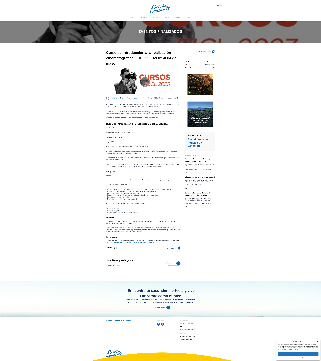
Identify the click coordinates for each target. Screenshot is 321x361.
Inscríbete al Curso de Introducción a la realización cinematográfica (130, 243)
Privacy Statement (303, 358)
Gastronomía (156, 17)
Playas (167, 17)
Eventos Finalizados (160, 31)
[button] (317, 341)
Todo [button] (187, 17)
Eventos (132, 17)
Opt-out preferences (293, 358)
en (218, 5)
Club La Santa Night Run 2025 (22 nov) (200, 177)
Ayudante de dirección (128, 113)
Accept (298, 354)
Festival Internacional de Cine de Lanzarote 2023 (126, 98)
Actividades (177, 17)
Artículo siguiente (170, 248)
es (220, 5)
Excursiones (144, 17)
